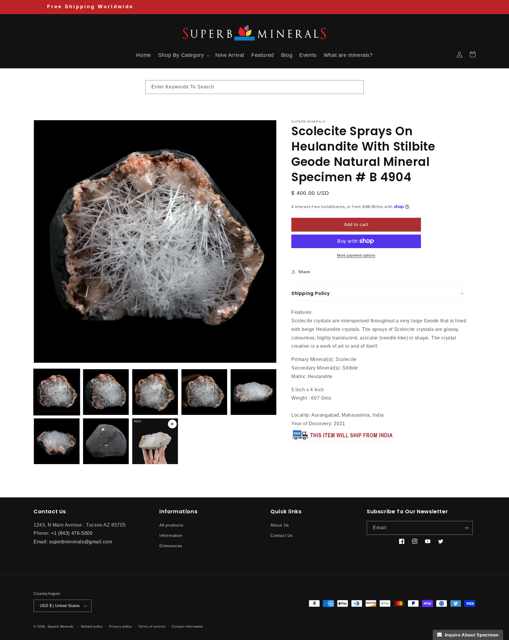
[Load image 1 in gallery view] (57, 392)
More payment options (356, 255)
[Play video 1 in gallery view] (155, 441)
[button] (40, 54)
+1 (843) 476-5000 (71, 533)
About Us (279, 525)
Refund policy (92, 626)
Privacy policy (120, 626)
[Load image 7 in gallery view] (106, 441)
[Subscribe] (466, 528)
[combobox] (254, 87)
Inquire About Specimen (470, 634)
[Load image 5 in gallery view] (253, 392)
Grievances (170, 545)
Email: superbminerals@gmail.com (73, 541)
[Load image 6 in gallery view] (57, 441)
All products (171, 525)
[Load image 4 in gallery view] (204, 392)
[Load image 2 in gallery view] (106, 392)
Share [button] (304, 271)
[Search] (357, 86)
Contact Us (281, 535)
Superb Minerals (60, 626)
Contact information (187, 626)
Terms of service (152, 626)
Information (171, 535)
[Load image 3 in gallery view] (155, 392)
